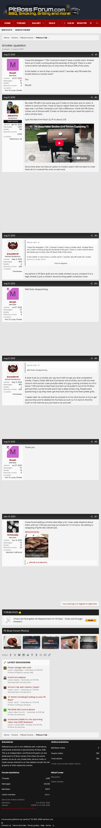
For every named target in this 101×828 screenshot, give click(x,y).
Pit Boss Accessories (16, 714)
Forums (21, 23)
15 (21, 83)
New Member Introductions (19, 682)
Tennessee (17, 271)
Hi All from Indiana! (17, 677)
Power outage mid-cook (19, 667)
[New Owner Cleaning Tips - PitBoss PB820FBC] (88, 642)
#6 (95, 441)
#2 (95, 97)
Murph (7, 49)
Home (7, 23)
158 (20, 129)
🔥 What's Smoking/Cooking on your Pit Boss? (27, 698)
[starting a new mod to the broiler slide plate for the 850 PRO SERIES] (50, 642)
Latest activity (57, 781)
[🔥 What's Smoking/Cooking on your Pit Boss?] (12, 642)
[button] (43, 23)
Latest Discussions (19, 662)
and (38, 562)
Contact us (6, 825)
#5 (95, 358)
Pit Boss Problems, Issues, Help (20, 672)
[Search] (97, 23)
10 (21, 545)
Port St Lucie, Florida (13, 90)
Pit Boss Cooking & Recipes (19, 705)
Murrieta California (14, 552)
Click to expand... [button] (61, 263)
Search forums (22, 30)
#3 (95, 235)
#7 (95, 516)
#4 (95, 283)
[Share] (92, 54)
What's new (57, 772)
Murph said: (32, 242)
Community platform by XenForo (27, 819)
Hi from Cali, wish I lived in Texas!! (23, 687)
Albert (47, 794)
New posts (7, 30)
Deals (52, 23)
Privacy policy (33, 825)
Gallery (36, 23)
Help (42, 825)
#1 (96, 54)
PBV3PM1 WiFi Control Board (21, 709)
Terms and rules (19, 825)
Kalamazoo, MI (16, 139)
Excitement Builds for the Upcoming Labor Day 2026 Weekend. (25, 721)
